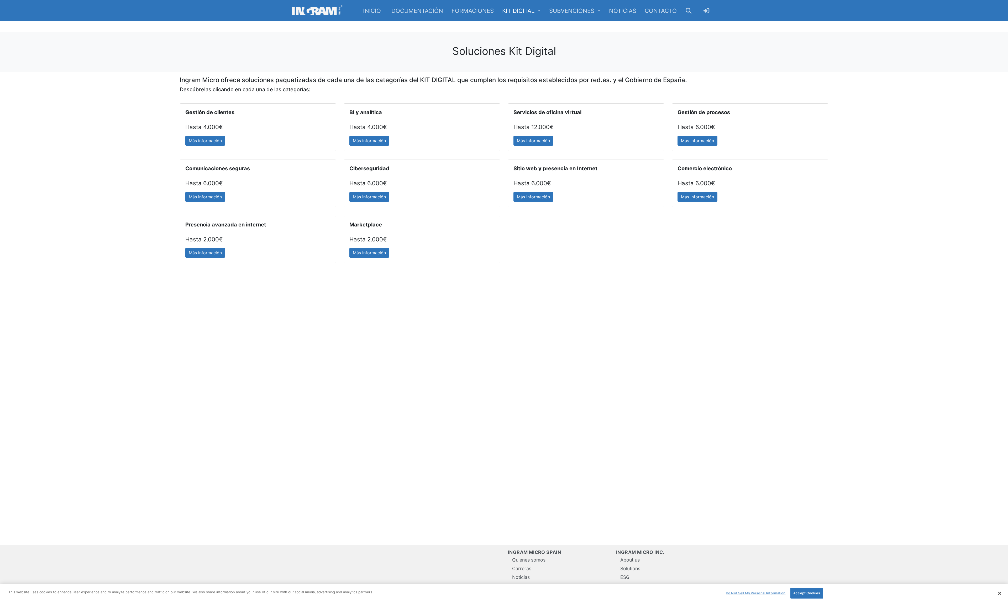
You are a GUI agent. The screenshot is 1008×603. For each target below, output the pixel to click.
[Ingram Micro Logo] (317, 10)
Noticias (622, 10)
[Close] (999, 593)
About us (630, 560)
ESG (624, 577)
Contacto (661, 10)
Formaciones (473, 10)
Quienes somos (528, 560)
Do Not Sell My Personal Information (756, 593)
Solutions (630, 568)
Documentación (417, 10)
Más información (205, 140)
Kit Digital (519, 10)
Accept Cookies (806, 593)
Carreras (521, 568)
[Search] (689, 10)
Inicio (372, 10)
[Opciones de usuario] (706, 10)
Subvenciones (572, 10)
